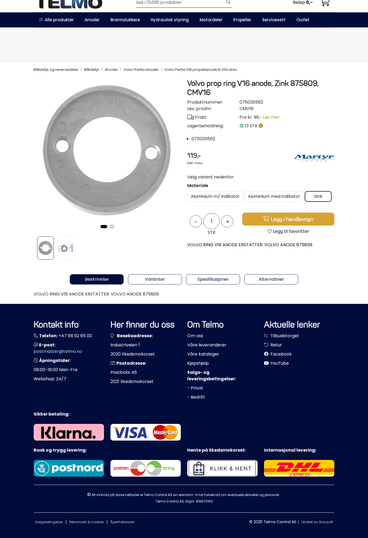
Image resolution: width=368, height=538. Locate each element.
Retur (275, 345)
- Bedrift (196, 397)
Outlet (303, 20)
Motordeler (211, 20)
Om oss (195, 336)
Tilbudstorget (284, 336)
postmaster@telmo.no (58, 351)
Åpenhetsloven (122, 522)
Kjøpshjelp (198, 363)
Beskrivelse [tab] (97, 279)
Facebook (280, 354)
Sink (318, 196)
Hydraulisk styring (170, 20)
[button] (103, 226)
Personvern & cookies (86, 522)
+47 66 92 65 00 (75, 336)
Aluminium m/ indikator (215, 196)
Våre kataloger (203, 354)
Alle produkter (58, 20)
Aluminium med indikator (274, 196)
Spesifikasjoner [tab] (213, 279)
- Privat (195, 388)
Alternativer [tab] (271, 279)
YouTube (279, 363)
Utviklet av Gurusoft (317, 522)
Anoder (92, 20)
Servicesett (274, 20)
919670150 (204, 501)
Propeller (242, 20)
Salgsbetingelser (49, 522)
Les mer (271, 117)
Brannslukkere (125, 20)
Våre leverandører (207, 345)
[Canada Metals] (314, 158)
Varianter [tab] (155, 279)
